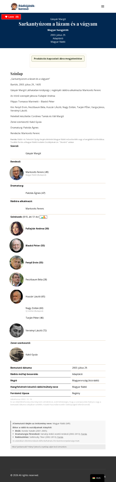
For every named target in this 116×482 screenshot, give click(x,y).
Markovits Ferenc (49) (37, 172)
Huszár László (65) (35, 296)
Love (13, 16)
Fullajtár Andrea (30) (37, 228)
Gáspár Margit (33, 153)
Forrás (84, 434)
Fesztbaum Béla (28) (36, 279)
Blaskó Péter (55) (35, 245)
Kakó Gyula (31, 354)
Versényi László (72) (36, 330)
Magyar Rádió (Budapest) (36, 175)
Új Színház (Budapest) (34, 311)
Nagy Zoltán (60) (34, 308)
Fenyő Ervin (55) (34, 262)
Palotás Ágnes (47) (35, 193)
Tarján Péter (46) (35, 317)
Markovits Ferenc (35, 208)
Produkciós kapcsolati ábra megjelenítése (58, 58)
